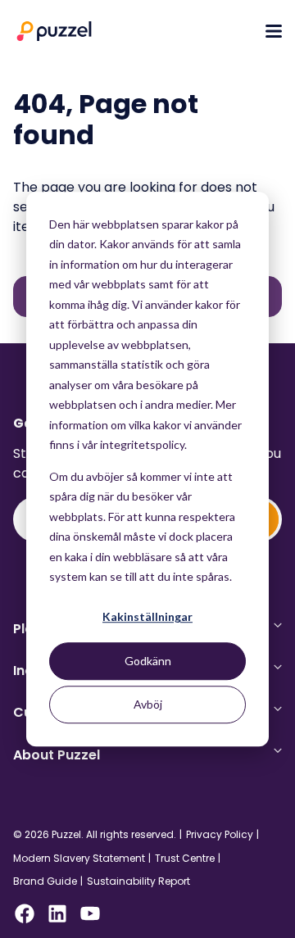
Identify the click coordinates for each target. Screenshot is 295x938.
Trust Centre (185, 858)
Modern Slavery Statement (79, 858)
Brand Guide (45, 881)
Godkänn (148, 661)
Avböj (148, 704)
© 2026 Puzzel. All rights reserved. (94, 834)
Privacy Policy (219, 834)
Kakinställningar (147, 617)
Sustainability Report (138, 881)
